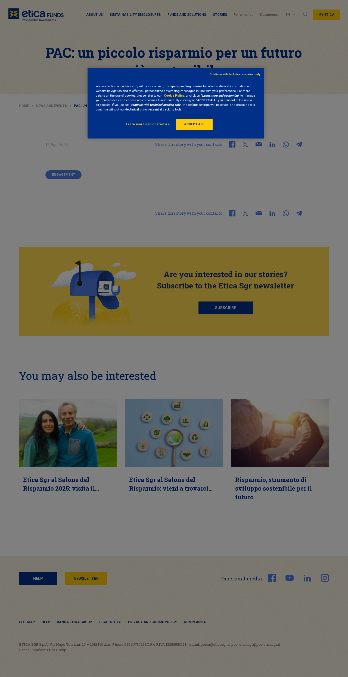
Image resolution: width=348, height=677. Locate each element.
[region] (176, 103)
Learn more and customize (148, 124)
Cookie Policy (174, 95)
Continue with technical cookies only (235, 74)
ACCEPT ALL (194, 124)
